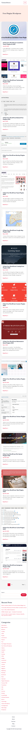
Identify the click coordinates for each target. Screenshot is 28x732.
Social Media (4, 695)
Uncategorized (4, 705)
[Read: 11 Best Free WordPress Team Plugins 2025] (14, 181)
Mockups (3, 672)
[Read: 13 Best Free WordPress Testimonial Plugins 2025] (14, 68)
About (13, 719)
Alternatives (4, 625)
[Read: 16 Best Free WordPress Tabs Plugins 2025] (14, 478)
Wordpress (3, 709)
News (2, 676)
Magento (3, 668)
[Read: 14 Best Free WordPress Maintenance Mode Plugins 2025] (14, 329)
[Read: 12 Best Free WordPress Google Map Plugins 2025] (14, 218)
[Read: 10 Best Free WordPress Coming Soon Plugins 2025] (14, 254)
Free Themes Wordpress (6, 645)
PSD (2, 687)
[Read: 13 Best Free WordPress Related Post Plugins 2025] (14, 106)
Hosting (3, 654)
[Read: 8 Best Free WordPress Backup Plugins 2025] (14, 143)
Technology (3, 701)
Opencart (3, 678)
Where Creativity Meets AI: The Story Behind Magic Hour (13, 605)
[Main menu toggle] (25, 2)
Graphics (3, 650)
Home (13, 717)
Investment (3, 660)
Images (2, 658)
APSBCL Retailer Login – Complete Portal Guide (11, 611)
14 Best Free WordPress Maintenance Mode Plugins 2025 (13, 342)
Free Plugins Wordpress (6, 643)
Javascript (3, 662)
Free (2, 641)
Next (24, 584)
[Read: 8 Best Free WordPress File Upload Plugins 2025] (14, 442)
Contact (13, 726)
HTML (2, 656)
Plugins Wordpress (5, 680)
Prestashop (3, 685)
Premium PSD (4, 683)
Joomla (3, 664)
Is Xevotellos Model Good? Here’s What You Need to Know (14, 607)
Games (2, 648)
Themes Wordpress (5, 703)
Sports (2, 699)
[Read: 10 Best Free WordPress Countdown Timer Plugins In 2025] (14, 31)
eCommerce (4, 637)
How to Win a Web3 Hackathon (8, 609)
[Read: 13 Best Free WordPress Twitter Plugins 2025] (14, 404)
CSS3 (2, 633)
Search (2, 592)
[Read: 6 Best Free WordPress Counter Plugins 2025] (14, 292)
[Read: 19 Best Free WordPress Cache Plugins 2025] (14, 515)
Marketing (3, 670)
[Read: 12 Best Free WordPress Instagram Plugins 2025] (14, 553)
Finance (3, 639)
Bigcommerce (4, 627)
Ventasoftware (6, 2)
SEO (2, 689)
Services (3, 691)
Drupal (2, 635)
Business (3, 629)
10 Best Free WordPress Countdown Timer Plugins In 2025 (13, 43)
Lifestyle (3, 666)
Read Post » (5, 54)
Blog (13, 723)
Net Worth (3, 674)
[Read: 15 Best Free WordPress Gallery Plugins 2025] (14, 367)
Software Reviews (5, 697)
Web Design (4, 707)
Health (2, 652)
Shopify (3, 693)
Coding (2, 631)
